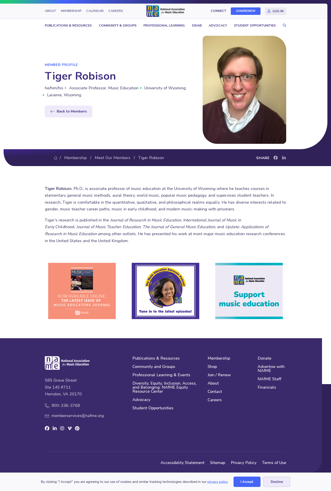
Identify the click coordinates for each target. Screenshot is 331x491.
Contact (215, 392)
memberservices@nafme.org (78, 415)
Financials (267, 387)
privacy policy (217, 482)
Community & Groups (117, 25)
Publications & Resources (68, 25)
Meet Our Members (112, 157)
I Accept (247, 482)
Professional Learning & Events (161, 375)
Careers (115, 11)
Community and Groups (153, 367)
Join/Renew (246, 11)
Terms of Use (274, 463)
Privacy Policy (243, 463)
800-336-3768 (66, 405)
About (50, 11)
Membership (71, 11)
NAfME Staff (269, 379)
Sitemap (217, 463)
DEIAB (197, 25)
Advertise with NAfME (271, 369)
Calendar (95, 11)
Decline (277, 482)
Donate (264, 358)
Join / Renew (219, 375)
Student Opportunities (255, 25)
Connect (218, 11)
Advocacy (218, 25)
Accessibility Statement (182, 463)
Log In (278, 11)
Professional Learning (164, 25)
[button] (283, 25)
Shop (212, 367)
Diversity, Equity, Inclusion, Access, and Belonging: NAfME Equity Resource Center (164, 387)
